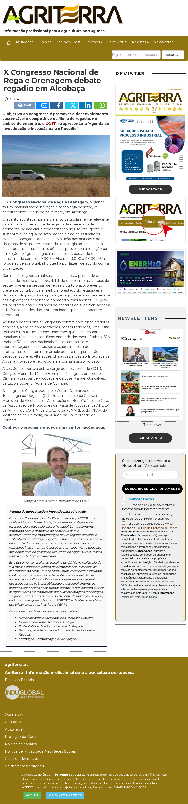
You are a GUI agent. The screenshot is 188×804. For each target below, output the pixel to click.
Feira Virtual (117, 42)
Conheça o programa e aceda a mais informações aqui (53, 427)
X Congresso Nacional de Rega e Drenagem (47, 202)
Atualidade (25, 42)
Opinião (45, 42)
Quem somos (16, 714)
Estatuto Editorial (20, 680)
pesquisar (173, 54)
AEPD (148, 592)
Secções (92, 42)
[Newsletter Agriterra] (150, 374)
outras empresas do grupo (158, 566)
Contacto (13, 722)
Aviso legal (14, 729)
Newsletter (163, 42)
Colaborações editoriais (24, 766)
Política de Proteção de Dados (156, 528)
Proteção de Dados (21, 736)
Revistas (139, 42)
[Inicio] (8, 42)
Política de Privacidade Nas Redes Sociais (40, 751)
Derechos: (159, 569)
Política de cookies (21, 744)
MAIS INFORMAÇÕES (65, 795)
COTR (51, 123)
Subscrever (150, 189)
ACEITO (32, 795)
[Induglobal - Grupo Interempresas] (24, 692)
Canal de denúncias (21, 759)
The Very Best (69, 42)
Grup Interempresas (59, 774)
